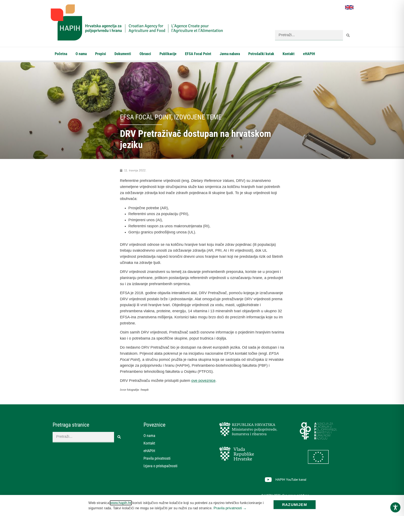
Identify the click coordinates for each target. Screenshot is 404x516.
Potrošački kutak (261, 54)
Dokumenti (122, 54)
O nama (81, 54)
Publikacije (168, 54)
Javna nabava (230, 54)
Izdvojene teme (198, 117)
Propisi (100, 54)
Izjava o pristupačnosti (160, 466)
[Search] (348, 35)
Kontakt (289, 54)
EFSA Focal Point (198, 54)
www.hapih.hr (120, 503)
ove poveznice (203, 380)
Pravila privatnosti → (230, 508)
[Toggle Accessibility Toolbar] (395, 507)
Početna (61, 54)
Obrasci (145, 54)
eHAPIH (309, 54)
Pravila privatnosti (157, 458)
